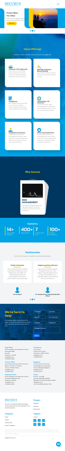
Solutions (35, 406)
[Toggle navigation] (58, 4)
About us (11, 23)
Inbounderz (13, 438)
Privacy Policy (8, 422)
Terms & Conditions (10, 425)
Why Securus (36, 409)
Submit (36, 336)
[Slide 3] (34, 31)
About (6, 417)
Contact (35, 417)
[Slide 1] (30, 31)
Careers (7, 420)
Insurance (35, 403)
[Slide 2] (32, 31)
